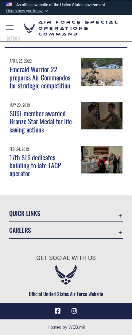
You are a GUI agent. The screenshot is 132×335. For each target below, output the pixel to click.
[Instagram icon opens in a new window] (74, 311)
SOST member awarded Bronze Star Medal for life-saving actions (42, 121)
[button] (27, 11)
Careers (20, 230)
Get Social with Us (66, 258)
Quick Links (24, 213)
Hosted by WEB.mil (66, 327)
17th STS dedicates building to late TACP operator (35, 165)
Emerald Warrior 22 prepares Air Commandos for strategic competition (40, 77)
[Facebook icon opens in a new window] (57, 311)
